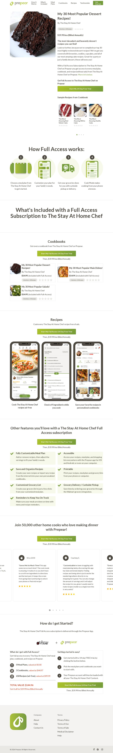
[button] (80, 89)
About (36, 720)
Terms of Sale (63, 728)
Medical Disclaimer (65, 731)
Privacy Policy (63, 720)
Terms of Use (63, 724)
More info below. (85, 74)
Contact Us (38, 728)
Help (36, 724)
